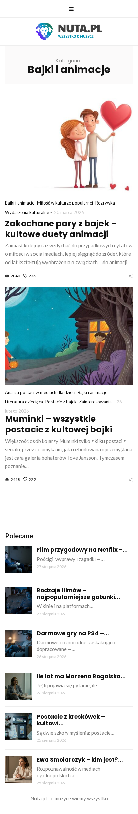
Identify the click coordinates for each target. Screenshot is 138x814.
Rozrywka (105, 203)
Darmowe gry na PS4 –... (73, 633)
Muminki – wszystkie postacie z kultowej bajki (58, 424)
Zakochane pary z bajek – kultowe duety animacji (61, 229)
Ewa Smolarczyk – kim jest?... (80, 760)
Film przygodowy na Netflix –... (82, 550)
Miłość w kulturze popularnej (65, 203)
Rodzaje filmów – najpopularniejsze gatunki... (78, 593)
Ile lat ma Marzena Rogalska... (81, 676)
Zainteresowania (95, 401)
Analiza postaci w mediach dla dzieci (40, 392)
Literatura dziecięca (24, 401)
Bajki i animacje (19, 203)
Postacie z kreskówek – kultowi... (71, 720)
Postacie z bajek (61, 401)
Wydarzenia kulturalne (27, 212)
